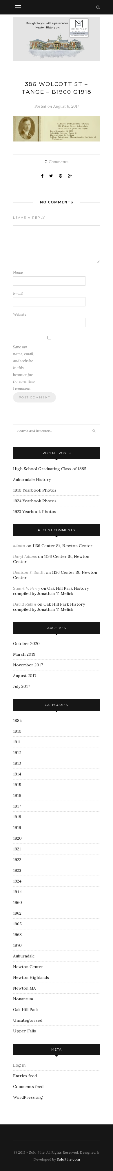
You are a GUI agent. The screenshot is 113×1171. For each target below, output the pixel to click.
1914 (17, 774)
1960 (17, 902)
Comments (56, 161)
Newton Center (28, 966)
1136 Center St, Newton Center (62, 545)
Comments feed (28, 1086)
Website (19, 314)
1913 (17, 763)
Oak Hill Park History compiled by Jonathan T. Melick (51, 591)
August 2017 (24, 675)
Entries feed (25, 1075)
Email (18, 293)
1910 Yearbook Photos (35, 490)
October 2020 (26, 643)
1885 (17, 720)
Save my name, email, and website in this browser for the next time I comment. (24, 368)
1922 (17, 859)
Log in (19, 1065)
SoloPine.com (68, 1159)
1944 (17, 891)
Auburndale (24, 956)
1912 (17, 752)
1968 (17, 934)
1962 (17, 913)
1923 (17, 870)
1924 (17, 881)
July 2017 (21, 686)
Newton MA (24, 988)
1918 (17, 816)
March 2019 (24, 654)
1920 (17, 838)
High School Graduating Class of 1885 (49, 468)
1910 (17, 731)
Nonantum (23, 998)
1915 (17, 784)
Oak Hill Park (26, 1009)
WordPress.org (28, 1097)
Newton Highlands (31, 977)
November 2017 (28, 665)
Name (18, 272)
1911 (17, 741)
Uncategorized (27, 1020)
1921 (17, 849)
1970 (17, 945)
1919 (17, 827)
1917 (17, 806)
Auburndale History (32, 479)
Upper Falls (24, 1031)
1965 (17, 923)
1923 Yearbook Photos (34, 511)
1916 (17, 795)
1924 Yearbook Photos (35, 500)
